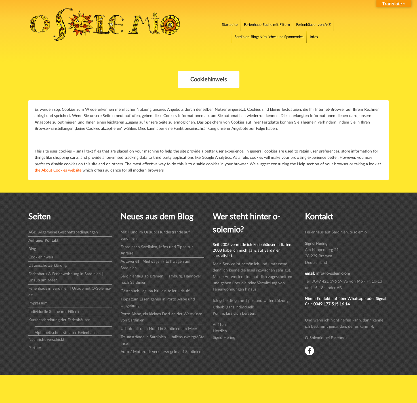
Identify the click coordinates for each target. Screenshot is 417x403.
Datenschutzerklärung (47, 266)
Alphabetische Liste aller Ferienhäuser (67, 333)
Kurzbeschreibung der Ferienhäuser (59, 320)
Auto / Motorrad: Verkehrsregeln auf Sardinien (161, 352)
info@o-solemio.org (333, 273)
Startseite (230, 25)
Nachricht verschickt (46, 340)
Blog (32, 249)
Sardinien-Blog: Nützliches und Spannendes (269, 37)
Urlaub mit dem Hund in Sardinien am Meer (159, 329)
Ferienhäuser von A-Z (313, 25)
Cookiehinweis (40, 257)
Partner (34, 348)
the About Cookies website (58, 170)
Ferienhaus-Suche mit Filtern (267, 25)
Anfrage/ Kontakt (43, 241)
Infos (314, 37)
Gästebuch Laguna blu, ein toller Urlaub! (155, 291)
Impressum (38, 303)
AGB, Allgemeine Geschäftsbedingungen (63, 232)
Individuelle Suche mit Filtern (53, 312)
